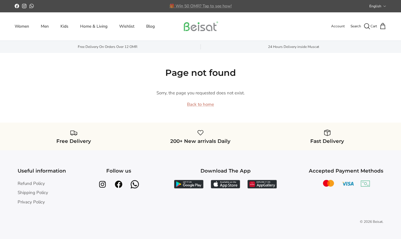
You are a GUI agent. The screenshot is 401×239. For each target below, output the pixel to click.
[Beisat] (200, 26)
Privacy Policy (31, 202)
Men (45, 26)
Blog (150, 26)
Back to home (200, 104)
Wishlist (126, 26)
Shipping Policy (33, 192)
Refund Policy (31, 183)
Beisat (378, 221)
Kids (64, 26)
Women (22, 26)
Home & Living (93, 26)
